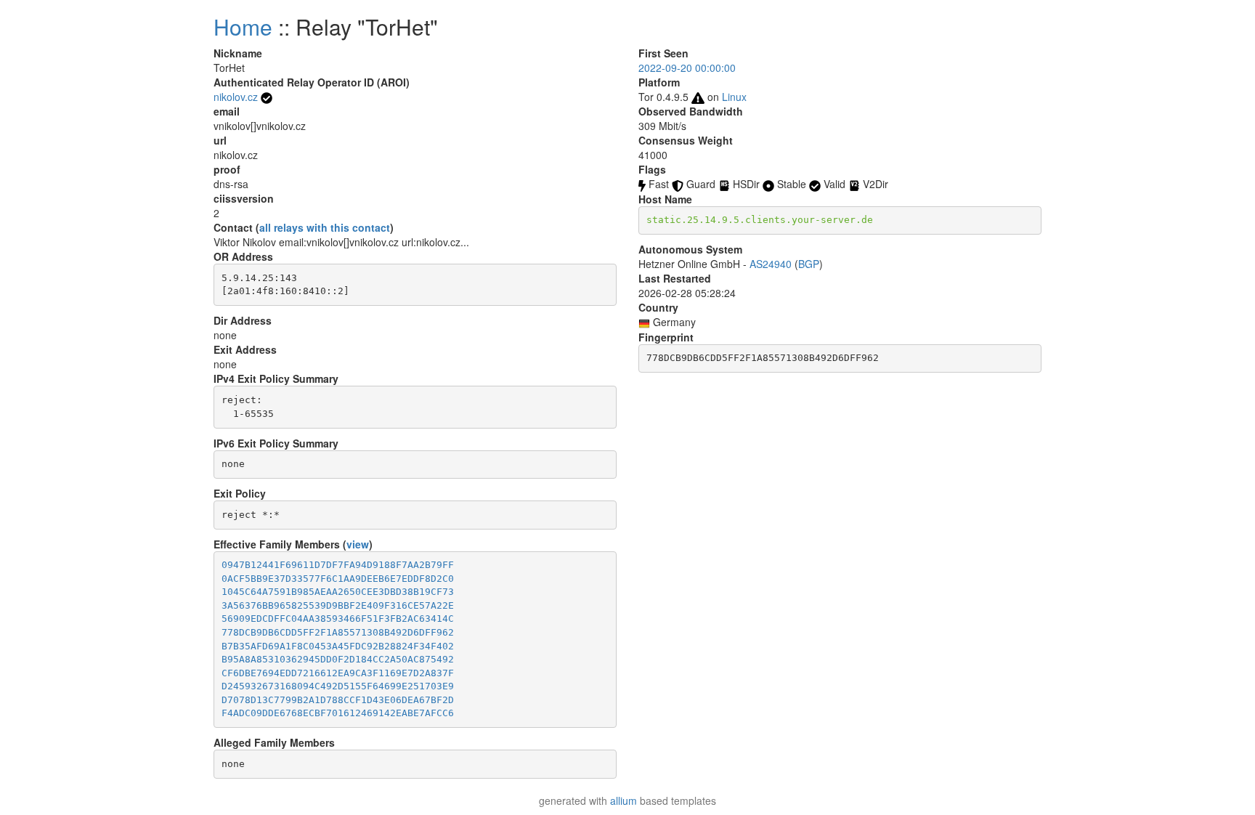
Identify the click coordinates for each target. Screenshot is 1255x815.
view (357, 544)
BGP (808, 263)
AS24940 (771, 263)
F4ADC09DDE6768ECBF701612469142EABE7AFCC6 (338, 712)
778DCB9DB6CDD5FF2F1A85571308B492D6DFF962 (338, 632)
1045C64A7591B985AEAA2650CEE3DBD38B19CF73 (338, 591)
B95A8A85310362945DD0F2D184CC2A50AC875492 (338, 659)
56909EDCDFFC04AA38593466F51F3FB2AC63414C (338, 618)
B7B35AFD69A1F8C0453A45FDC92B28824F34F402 (338, 646)
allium (623, 800)
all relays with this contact (324, 227)
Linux (734, 96)
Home (243, 26)
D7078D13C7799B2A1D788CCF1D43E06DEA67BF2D (338, 699)
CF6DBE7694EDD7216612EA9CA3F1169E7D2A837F (338, 673)
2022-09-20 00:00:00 (687, 67)
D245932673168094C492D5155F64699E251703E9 (338, 686)
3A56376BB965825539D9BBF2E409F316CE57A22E (338, 605)
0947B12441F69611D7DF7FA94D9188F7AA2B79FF (338, 564)
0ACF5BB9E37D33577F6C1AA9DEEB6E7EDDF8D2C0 (338, 578)
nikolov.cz (236, 96)
